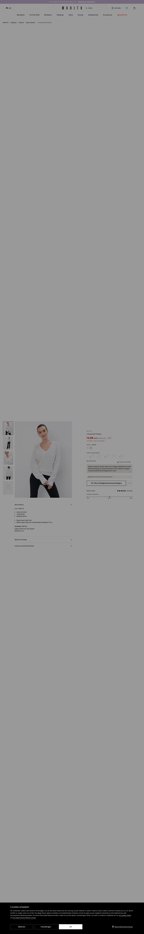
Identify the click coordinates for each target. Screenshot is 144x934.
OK (70, 927)
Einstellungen (46, 927)
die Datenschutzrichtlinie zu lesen (24, 918)
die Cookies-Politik (125, 915)
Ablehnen (21, 927)
